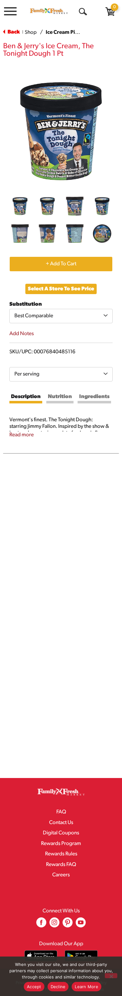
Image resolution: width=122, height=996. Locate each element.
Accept (34, 986)
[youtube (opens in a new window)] (81, 924)
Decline (58, 986)
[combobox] (61, 316)
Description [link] (26, 396)
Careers (61, 875)
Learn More (86, 986)
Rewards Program (61, 843)
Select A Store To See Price (61, 289)
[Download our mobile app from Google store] (81, 955)
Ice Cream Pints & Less (72, 32)
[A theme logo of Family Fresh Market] (49, 11)
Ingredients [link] (94, 396)
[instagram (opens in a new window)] (54, 924)
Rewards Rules (61, 854)
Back (13, 32)
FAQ (61, 812)
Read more (21, 435)
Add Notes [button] (21, 333)
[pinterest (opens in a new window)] (68, 924)
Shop (31, 32)
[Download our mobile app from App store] (40, 955)
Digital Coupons (61, 833)
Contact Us (61, 822)
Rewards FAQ (61, 864)
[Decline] (111, 975)
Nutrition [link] (60, 396)
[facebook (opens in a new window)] (41, 924)
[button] (20, 206)
